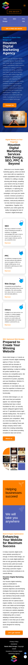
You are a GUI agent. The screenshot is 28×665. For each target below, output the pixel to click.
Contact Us (10, 105)
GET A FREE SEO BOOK (14, 28)
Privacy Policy (14, 641)
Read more (8, 243)
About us (9, 438)
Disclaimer (14, 644)
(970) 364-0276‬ (14, 12)
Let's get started (14, 633)
